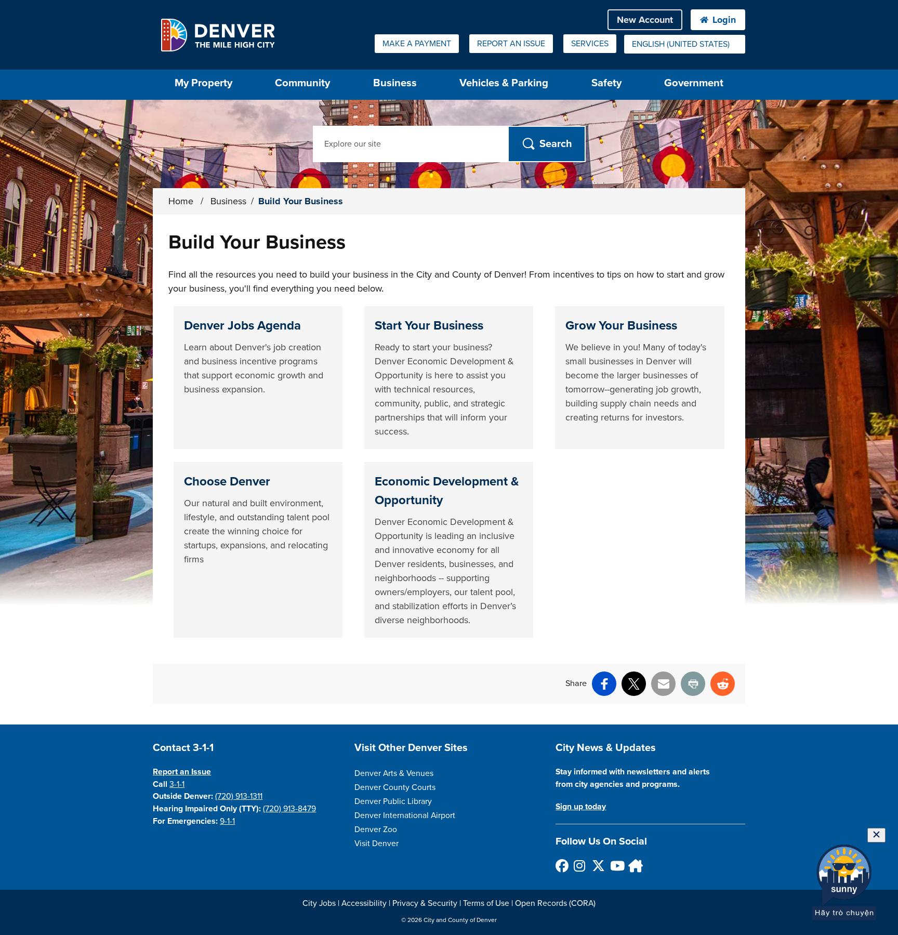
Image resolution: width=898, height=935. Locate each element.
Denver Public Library (393, 801)
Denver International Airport (404, 815)
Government (693, 82)
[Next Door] (634, 866)
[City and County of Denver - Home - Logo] (217, 34)
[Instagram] (580, 866)
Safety (606, 82)
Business (395, 82)
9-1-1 (227, 821)
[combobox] (684, 44)
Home (180, 201)
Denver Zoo (375, 829)
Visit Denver (376, 843)
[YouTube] (616, 866)
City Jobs (319, 903)
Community (302, 82)
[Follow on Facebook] (561, 866)
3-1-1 (176, 784)
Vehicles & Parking (503, 82)
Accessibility (364, 903)
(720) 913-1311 (238, 796)
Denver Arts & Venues (393, 773)
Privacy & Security (424, 903)
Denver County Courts (394, 787)
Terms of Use (486, 903)
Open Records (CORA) (555, 903)
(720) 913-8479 (289, 808)
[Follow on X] (598, 866)
